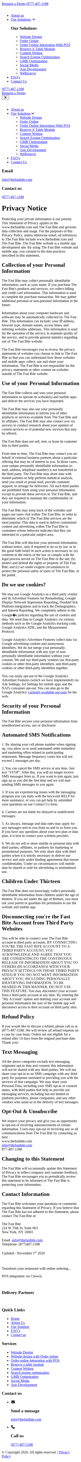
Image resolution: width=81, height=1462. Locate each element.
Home (15, 1319)
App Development (33, 69)
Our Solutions (21, 19)
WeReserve (28, 73)
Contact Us (19, 81)
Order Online (29, 41)
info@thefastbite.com (17, 180)
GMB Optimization (33, 61)
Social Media (29, 65)
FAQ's (15, 77)
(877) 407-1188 (37, 4)
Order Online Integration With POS (45, 45)
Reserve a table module (27, 1364)
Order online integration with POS (35, 1360)
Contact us (18, 1335)
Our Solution (20, 1327)
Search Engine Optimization (40, 57)
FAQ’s (15, 1331)
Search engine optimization (30, 1373)
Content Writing (31, 53)
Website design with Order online (34, 1356)
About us (17, 15)
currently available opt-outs (47, 692)
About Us (18, 1323)
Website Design (31, 37)
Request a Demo (14, 4)
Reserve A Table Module (37, 49)
